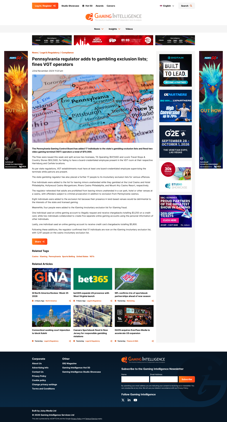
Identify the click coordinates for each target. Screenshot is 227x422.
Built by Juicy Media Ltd (44, 410)
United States (82, 256)
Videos (129, 29)
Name (124, 374)
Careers (111, 5)
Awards (100, 5)
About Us (37, 363)
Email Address (156, 374)
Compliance (67, 52)
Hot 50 (89, 5)
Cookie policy (39, 380)
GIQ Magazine (69, 363)
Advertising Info (40, 367)
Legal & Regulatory (49, 52)
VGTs (92, 256)
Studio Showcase (70, 5)
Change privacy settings (44, 384)
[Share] (70, 300)
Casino (35, 256)
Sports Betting (68, 256)
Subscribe (187, 379)
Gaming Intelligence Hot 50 (76, 367)
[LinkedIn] (129, 400)
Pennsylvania (55, 256)
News (35, 52)
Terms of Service (91, 419)
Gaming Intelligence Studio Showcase (81, 371)
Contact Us (37, 371)
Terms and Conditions (43, 388)
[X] (123, 400)
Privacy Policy (39, 376)
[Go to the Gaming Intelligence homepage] (113, 17)
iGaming (43, 256)
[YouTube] (135, 400)
